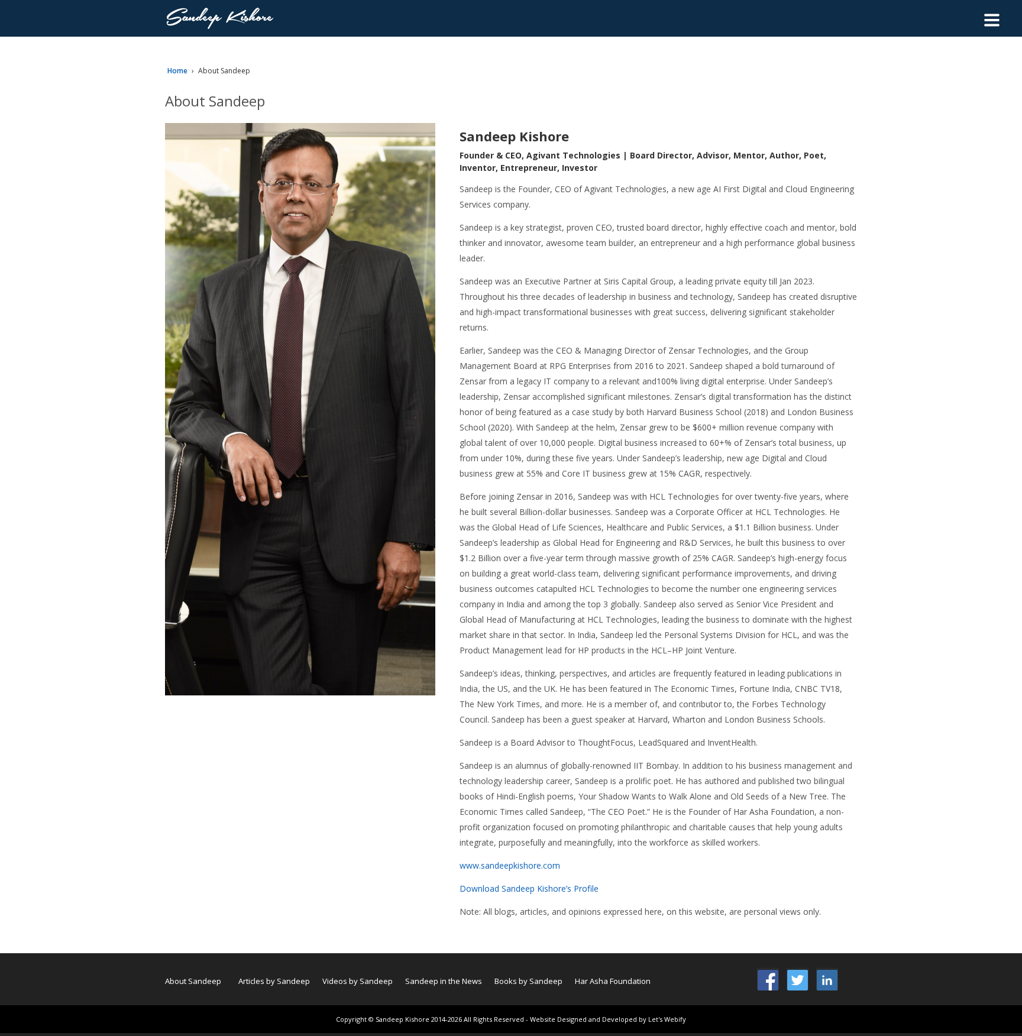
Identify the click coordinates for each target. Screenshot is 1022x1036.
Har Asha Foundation (613, 981)
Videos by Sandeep (357, 981)
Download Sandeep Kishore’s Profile (529, 888)
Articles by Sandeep (274, 981)
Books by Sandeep (528, 981)
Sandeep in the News (443, 981)
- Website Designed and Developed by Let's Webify (606, 1019)
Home (177, 71)
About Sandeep (193, 981)
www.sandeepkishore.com (510, 865)
